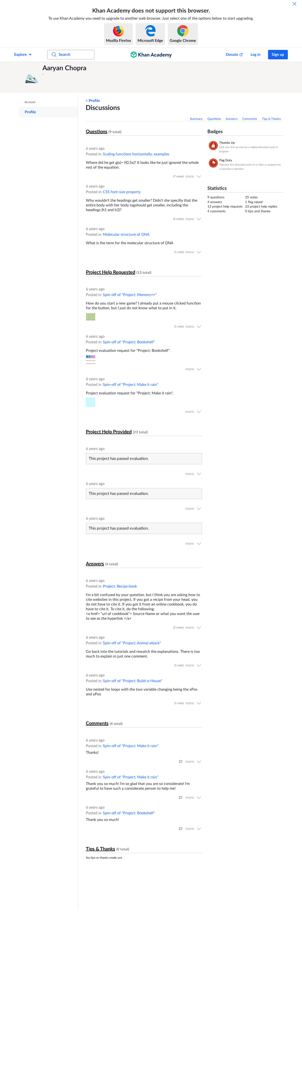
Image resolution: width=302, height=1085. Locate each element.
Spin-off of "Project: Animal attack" (132, 643)
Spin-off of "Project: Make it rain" (130, 385)
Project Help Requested (110, 272)
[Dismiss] (294, 4)
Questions (214, 119)
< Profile (93, 101)
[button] (31, 77)
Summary (196, 119)
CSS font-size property (122, 192)
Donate (232, 55)
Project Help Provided (109, 432)
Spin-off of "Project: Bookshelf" (129, 342)
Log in (255, 55)
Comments (249, 119)
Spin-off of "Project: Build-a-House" (132, 681)
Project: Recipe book (120, 586)
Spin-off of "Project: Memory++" (130, 295)
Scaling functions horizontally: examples (136, 154)
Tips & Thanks (271, 119)
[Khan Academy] (151, 55)
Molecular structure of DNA (126, 234)
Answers (232, 119)
